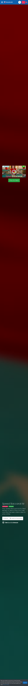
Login (23, 2)
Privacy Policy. (6, 684)
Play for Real (14, 180)
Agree (25, 682)
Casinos (5, 518)
